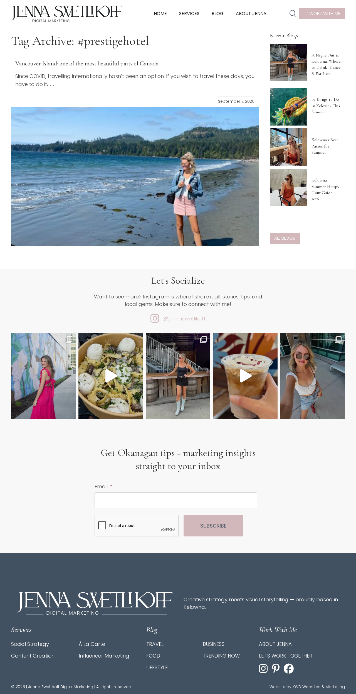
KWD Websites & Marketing (319, 687)
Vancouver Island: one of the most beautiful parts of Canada (87, 63)
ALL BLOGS (284, 238)
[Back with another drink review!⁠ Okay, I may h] (245, 376)
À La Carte (92, 644)
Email (103, 486)
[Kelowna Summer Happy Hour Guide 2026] (288, 187)
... (51, 84)
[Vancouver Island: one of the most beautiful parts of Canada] (135, 176)
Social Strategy (30, 644)
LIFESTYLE (157, 667)
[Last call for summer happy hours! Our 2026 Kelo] (43, 376)
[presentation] (137, 526)
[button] (293, 14)
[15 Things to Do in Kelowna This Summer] (288, 107)
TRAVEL (155, 644)
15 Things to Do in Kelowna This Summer (326, 106)
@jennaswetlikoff (185, 318)
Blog (218, 13)
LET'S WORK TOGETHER (285, 655)
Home (160, 13)
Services (189, 13)
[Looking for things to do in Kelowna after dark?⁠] (178, 376)
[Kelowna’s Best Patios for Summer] (288, 147)
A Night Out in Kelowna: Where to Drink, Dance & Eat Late (326, 64)
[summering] (312, 376)
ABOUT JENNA (275, 644)
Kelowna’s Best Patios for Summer (325, 146)
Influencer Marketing (104, 655)
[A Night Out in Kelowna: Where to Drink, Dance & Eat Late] (288, 62)
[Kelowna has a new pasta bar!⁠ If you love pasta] (110, 376)
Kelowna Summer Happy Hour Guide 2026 (325, 189)
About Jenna (251, 13)
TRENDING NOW (221, 655)
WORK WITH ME (324, 13)
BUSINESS (213, 644)
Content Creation (33, 655)
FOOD (153, 655)
